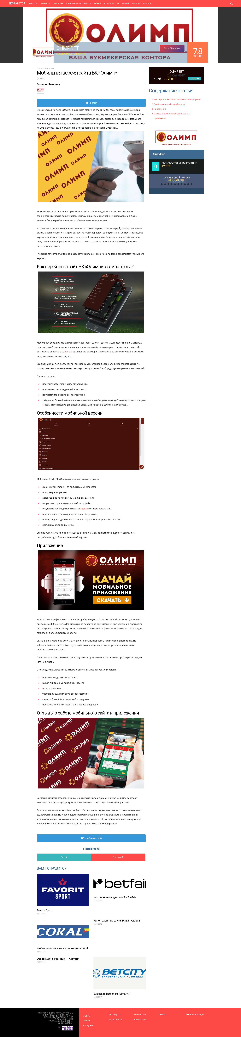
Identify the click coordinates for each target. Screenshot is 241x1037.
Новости (136, 3)
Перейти (195, 78)
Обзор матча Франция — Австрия (58, 958)
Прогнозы (58, 3)
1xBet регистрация (195, 1014)
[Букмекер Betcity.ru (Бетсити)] (119, 973)
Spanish (86, 1020)
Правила (147, 3)
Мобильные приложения (78, 3)
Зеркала (45, 3)
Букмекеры (33, 3)
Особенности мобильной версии (169, 104)
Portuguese (88, 1025)
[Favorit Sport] (63, 890)
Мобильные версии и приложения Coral (62, 948)
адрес (65, 351)
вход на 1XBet (65, 1023)
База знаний (123, 3)
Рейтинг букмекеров (45, 68)
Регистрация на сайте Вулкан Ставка (116, 920)
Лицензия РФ (78, 53)
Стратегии (109, 3)
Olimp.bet (158, 154)
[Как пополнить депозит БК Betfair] (119, 883)
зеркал (84, 508)
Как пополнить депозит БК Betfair (114, 897)
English (86, 1016)
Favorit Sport (45, 910)
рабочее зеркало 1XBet (61, 1021)
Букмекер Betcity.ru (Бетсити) (111, 993)
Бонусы (98, 3)
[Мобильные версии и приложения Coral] (63, 931)
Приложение (160, 109)
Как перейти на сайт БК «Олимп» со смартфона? (177, 99)
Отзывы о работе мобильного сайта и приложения (172, 116)
